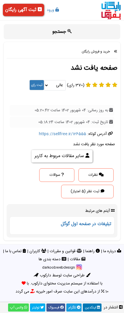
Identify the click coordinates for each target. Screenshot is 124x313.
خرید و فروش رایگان (96, 51)
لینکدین (91, 307)
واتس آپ (17, 307)
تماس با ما (14, 251)
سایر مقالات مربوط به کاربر (60, 156)
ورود (51, 10)
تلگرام (72, 307)
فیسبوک (54, 307)
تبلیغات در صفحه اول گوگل (86, 224)
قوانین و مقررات (63, 251)
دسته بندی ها (50, 259)
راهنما (90, 251)
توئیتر (36, 307)
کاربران (35, 251)
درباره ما (110, 251)
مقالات (75, 259)
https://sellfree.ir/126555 (62, 134)
